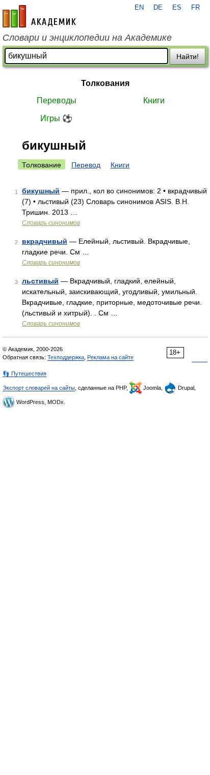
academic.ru (39, 16)
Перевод (85, 165)
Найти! (187, 56)
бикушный (41, 191)
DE (158, 7)
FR (195, 7)
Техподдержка (65, 357)
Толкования (105, 83)
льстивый (40, 281)
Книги (154, 100)
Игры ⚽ (56, 118)
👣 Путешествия (24, 373)
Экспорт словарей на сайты (39, 388)
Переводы (56, 100)
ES (176, 7)
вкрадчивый (44, 241)
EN (139, 7)
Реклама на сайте (110, 357)
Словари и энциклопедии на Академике (87, 38)
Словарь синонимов (51, 222)
